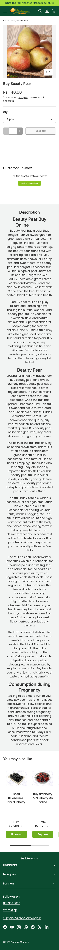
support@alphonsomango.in (22, 918)
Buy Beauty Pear (20, 21)
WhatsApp (10, 910)
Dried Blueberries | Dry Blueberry (16, 798)
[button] (54, 11)
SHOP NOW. (47, 3)
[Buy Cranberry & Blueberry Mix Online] (42, 778)
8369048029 (11, 903)
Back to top (28, 858)
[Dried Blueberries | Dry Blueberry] (16, 778)
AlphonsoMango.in (20, 942)
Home (6, 21)
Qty (5, 112)
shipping (23, 97)
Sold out (41, 131)
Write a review (29, 183)
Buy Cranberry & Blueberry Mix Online (43, 798)
